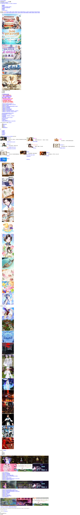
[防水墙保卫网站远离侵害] (16, 506)
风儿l (4, 125)
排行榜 (4, 10)
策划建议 (47, 152)
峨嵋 (10, 147)
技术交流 (4, 104)
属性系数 (10, 12)
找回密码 (3, 2)
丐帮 (12, 147)
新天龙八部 (4, 506)
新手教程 (3, 132)
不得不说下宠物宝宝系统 (9, 475)
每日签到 (3, 9)
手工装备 (30, 11)
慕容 (10, 148)
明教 (15, 148)
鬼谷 (7, 147)
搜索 (8, 1)
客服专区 (27, 151)
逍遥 (15, 147)
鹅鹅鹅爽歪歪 (5, 127)
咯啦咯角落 (4, 124)
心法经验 (27, 11)
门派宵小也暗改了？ (5, 120)
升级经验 (21, 11)
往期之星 (10, 122)
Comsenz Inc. (6, 511)
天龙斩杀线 (3, 119)
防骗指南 (3, 131)
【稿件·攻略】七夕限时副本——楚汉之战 (12, 110)
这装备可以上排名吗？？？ (10, 103)
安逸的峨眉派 (8, 107)
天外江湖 (4, 12)
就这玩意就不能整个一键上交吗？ (11, 104)
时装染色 (35, 11)
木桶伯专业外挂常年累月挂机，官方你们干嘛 (12, 478)
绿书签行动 (28, 159)
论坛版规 (3, 130)
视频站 (36, 141)
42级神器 (15, 11)
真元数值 (24, 12)
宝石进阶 (15, 12)
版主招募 (3, 134)
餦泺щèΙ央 (8, 136)
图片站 (34, 141)
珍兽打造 (18, 11)
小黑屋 (1, 506)
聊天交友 (4, 106)
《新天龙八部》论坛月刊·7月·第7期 (11, 111)
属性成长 (24, 11)
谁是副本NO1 (7, 472)
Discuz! (5, 509)
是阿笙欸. (11, 136)
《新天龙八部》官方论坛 (12, 506)
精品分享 (4, 103)
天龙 (12, 148)
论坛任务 (3, 8)
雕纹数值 (27, 12)
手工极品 (7, 105)
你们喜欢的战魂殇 (8, 109)
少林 (9, 147)
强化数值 (21, 12)
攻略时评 (4, 110)
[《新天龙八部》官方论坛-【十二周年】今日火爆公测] (8, 3)
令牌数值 (30, 12)
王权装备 (35, 12)
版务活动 (4, 111)
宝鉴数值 (33, 12)
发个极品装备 (8, 474)
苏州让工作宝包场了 (5, 118)
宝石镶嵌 (13, 11)
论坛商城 (6, 7)
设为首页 (1, 0)
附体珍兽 (33, 11)
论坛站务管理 (28, 156)
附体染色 (38, 11)
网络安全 (8, 158)
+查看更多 (4, 161)
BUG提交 (47, 155)
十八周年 (4, 11)
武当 (13, 148)
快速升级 (7, 11)
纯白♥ (4, 126)
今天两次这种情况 (8, 477)
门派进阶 (7, 12)
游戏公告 (8, 155)
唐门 (13, 147)
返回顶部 (1, 514)
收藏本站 (4, 0)
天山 (7, 148)
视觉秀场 (34, 138)
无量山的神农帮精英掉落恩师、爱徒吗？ (12, 106)
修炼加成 (13, 12)
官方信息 (8, 152)
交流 (3, 472)
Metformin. (4, 136)
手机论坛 (7, 6)
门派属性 (10, 11)
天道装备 (38, 12)
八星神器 (18, 12)
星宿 (9, 148)
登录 (1, 2)
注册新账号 (6, 2)
